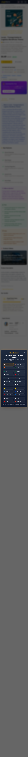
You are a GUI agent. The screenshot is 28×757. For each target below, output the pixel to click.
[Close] (25, 352)
